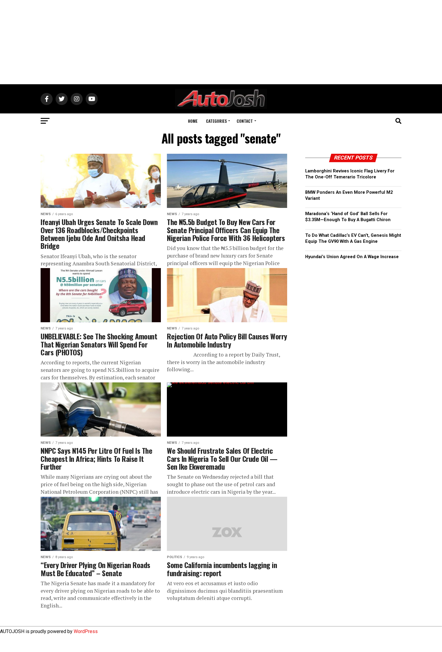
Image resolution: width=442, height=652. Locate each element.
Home (193, 121)
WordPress (86, 631)
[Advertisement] (221, 42)
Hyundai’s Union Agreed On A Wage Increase (352, 256)
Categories (216, 121)
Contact (245, 121)
